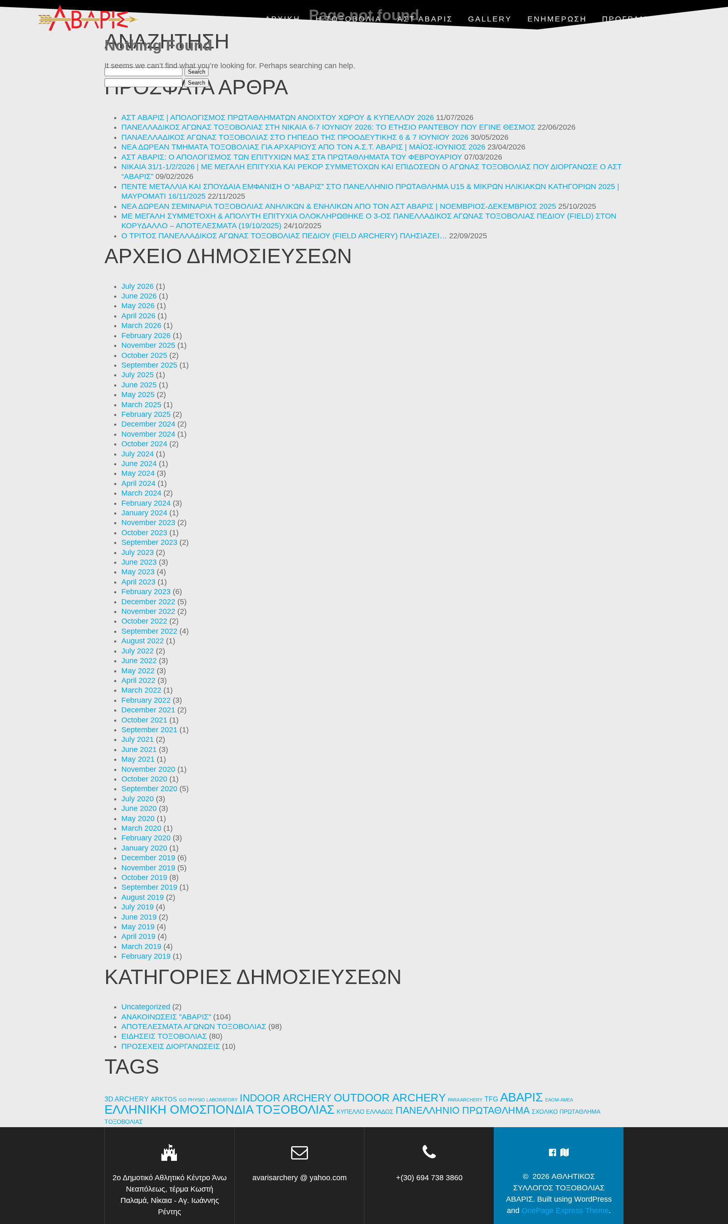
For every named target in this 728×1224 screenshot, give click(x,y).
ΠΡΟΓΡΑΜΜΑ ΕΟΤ (643, 19)
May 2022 (138, 671)
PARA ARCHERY (465, 1099)
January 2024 (144, 513)
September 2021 (149, 729)
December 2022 (148, 601)
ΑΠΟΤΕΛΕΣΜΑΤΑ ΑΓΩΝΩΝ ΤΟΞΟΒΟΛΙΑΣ (193, 1026)
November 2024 (148, 434)
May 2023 (138, 572)
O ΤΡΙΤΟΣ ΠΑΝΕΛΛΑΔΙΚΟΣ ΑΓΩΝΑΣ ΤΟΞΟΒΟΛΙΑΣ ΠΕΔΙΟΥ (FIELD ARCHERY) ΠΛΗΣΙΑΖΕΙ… (284, 236)
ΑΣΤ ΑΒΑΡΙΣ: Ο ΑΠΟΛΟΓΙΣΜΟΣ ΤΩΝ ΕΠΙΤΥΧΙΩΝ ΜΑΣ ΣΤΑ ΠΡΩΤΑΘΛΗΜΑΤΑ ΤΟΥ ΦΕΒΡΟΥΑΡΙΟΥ (291, 157)
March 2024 (141, 493)
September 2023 (149, 542)
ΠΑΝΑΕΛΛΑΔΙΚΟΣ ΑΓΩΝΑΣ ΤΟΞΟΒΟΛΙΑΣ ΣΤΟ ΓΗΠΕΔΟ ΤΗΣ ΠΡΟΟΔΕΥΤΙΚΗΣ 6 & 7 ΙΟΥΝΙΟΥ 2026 (294, 137)
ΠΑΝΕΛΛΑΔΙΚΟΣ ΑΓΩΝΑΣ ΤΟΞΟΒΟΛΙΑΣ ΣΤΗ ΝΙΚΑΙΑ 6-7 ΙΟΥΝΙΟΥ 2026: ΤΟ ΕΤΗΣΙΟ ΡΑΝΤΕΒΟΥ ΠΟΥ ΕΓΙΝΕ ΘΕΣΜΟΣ (328, 127)
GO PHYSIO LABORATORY (208, 1099)
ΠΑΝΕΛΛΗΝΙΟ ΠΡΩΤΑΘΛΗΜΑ (463, 1110)
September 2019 (149, 887)
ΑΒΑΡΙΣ (521, 1097)
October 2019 (144, 877)
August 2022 (142, 641)
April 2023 (138, 582)
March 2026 (141, 325)
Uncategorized (145, 1007)
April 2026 (138, 316)
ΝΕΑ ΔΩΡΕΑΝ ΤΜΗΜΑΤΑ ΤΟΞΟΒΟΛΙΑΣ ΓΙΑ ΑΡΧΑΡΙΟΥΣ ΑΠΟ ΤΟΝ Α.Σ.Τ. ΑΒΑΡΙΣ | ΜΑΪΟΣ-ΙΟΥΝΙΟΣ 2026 (303, 147)
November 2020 (148, 769)
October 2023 (144, 532)
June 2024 (139, 463)
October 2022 (144, 621)
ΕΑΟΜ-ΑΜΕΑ (559, 1099)
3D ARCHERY (126, 1099)
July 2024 (137, 454)
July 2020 (137, 799)
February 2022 (146, 700)
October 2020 (144, 779)
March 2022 (141, 690)
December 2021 (148, 710)
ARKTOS (164, 1099)
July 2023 (137, 552)
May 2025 (138, 394)
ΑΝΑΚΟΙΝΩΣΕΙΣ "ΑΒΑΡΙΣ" (166, 1017)
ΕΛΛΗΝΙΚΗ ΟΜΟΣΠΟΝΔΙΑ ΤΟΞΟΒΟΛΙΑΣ (219, 1109)
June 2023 (139, 562)
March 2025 (141, 404)
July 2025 (137, 375)
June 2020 (139, 808)
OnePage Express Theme (565, 1210)
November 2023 (148, 522)
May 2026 (138, 305)
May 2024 (138, 473)
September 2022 (149, 631)
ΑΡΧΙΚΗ (282, 19)
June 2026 (139, 296)
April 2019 (138, 936)
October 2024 (144, 444)
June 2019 (139, 917)
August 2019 (142, 897)
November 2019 (148, 868)
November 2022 (148, 611)
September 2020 (149, 788)
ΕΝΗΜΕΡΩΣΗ (557, 19)
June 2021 (139, 749)
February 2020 (146, 838)
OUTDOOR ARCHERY (390, 1097)
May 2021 (138, 759)
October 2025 (144, 355)
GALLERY (490, 19)
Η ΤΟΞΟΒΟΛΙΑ (349, 19)
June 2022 (139, 660)
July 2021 (137, 739)
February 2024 (146, 503)
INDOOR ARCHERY (286, 1098)
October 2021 (144, 720)
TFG (491, 1099)
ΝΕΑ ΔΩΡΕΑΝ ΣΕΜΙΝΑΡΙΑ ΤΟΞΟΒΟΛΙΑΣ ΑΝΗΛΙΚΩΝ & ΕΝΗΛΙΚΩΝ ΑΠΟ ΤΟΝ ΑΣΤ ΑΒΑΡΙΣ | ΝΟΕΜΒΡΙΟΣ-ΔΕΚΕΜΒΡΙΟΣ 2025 (338, 206)
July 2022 (137, 651)
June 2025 (139, 385)
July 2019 (137, 907)
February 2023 (146, 591)
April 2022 (138, 680)
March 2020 (141, 828)
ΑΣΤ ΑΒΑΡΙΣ (425, 19)
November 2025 (148, 345)
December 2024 (148, 424)
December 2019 (148, 857)
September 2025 (149, 365)
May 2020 (138, 818)
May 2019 (138, 927)
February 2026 (146, 335)
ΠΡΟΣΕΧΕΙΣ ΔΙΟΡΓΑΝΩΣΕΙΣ (170, 1046)
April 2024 (138, 483)
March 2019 (141, 946)
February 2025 (146, 414)
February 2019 (146, 956)
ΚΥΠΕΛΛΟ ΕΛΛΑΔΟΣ (365, 1112)
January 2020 (144, 848)
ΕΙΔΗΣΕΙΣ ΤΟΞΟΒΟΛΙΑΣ (164, 1036)
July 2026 (137, 286)
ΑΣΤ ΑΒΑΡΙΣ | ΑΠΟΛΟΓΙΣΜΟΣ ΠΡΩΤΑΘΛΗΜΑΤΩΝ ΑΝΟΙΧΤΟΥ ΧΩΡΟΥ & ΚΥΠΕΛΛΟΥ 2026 (277, 117)
